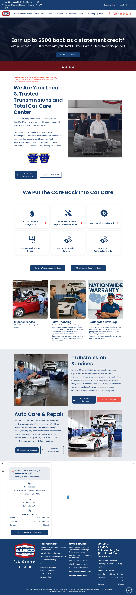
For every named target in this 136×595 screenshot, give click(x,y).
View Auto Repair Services (79, 575)
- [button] (2, 466)
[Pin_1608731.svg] (2, 5)
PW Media (94, 589)
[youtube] (30, 567)
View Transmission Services (80, 571)
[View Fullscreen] (2, 470)
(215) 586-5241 (29, 506)
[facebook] (19, 567)
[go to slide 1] (63, 67)
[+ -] (68, 500)
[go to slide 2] (66, 67)
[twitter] (25, 567)
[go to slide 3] (70, 67)
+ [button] (2, 463)
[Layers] (133, 463)
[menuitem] (108, 5)
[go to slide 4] (73, 67)
